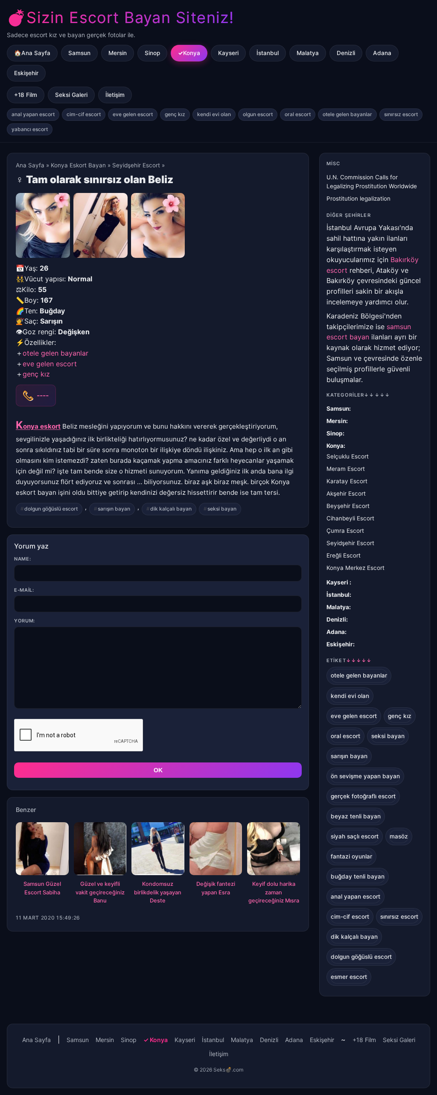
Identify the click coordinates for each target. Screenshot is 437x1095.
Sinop (152, 53)
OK (158, 770)
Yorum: (24, 621)
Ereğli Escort (343, 555)
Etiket (349, 660)
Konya (191, 53)
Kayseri (228, 53)
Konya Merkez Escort (355, 567)
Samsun (79, 53)
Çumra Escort (345, 530)
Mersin (117, 53)
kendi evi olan (214, 114)
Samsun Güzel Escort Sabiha (42, 888)
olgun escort (258, 114)
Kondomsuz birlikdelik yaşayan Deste (157, 892)
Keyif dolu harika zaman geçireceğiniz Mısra (273, 892)
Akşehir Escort (346, 493)
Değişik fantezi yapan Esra (215, 888)
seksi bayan (221, 508)
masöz (399, 836)
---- (43, 395)
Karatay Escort (346, 481)
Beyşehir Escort (348, 505)
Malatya (308, 53)
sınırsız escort (401, 114)
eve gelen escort (133, 114)
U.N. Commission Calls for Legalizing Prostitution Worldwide (371, 182)
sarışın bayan (114, 508)
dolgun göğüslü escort (51, 508)
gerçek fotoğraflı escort (363, 796)
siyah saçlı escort (355, 836)
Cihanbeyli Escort (350, 518)
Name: (22, 559)
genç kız (175, 114)
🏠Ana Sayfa (32, 53)
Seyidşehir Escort (136, 165)
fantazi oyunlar (351, 856)
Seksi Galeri (71, 94)
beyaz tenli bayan (356, 816)
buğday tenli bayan (358, 876)
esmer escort (349, 976)
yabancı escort (30, 129)
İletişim (115, 94)
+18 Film (25, 94)
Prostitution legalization (358, 198)
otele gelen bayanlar (347, 114)
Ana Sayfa (30, 165)
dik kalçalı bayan (171, 508)
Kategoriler (358, 395)
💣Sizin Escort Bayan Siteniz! (120, 17)
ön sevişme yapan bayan (365, 776)
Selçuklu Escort (347, 456)
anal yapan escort (33, 114)
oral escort (298, 114)
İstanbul (267, 53)
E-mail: (24, 590)
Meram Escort (345, 468)
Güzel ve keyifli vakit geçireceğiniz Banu (100, 892)
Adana (382, 53)
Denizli (346, 53)
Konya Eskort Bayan (78, 165)
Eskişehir (26, 73)
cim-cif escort (84, 114)
